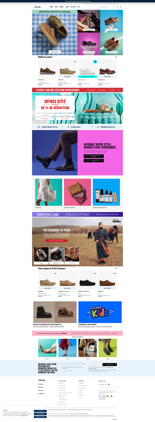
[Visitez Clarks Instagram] (103, 384)
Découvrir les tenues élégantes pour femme (94, 160)
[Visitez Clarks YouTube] (109, 384)
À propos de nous (81, 383)
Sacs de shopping (91, 90)
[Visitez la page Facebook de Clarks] (100, 384)
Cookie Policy (24, 415)
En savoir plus (115, 333)
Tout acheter (112, 90)
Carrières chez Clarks (82, 385)
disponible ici (109, 367)
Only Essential (40, 413)
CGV (119, 90)
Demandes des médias (82, 388)
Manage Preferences (40, 416)
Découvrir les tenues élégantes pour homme (94, 156)
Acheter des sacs (114, 214)
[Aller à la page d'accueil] (37, 6)
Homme (65, 114)
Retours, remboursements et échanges (65, 392)
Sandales (44, 118)
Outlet (78, 7)
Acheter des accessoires (69, 207)
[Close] (45, 407)
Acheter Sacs (38, 207)
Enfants (67, 7)
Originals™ (61, 7)
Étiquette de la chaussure (62, 395)
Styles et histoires (81, 395)
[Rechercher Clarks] (107, 7)
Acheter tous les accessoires (102, 214)
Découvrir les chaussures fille (104, 326)
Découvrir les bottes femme (56, 326)
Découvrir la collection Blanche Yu (56, 240)
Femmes (56, 7)
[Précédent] (113, 57)
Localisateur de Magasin (62, 399)
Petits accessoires (102, 90)
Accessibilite (80, 390)
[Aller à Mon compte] (117, 7)
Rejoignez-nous (109, 364)
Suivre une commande (62, 404)
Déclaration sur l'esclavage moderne (74, 409)
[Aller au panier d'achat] (120, 7)
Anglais (71, 370)
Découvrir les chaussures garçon (86, 326)
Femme (45, 114)
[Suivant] (116, 57)
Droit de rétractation (61, 390)
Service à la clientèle (61, 385)
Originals (83, 363)
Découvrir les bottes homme (40, 326)
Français (65, 370)
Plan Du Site (80, 392)
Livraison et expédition (62, 388)
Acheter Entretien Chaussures (99, 207)
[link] (47, 73)
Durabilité (80, 397)
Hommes (51, 7)
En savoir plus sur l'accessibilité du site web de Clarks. (79, 413)
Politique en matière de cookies (60, 409)
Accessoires (73, 7)
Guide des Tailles (61, 397)
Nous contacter (61, 383)
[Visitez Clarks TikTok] (106, 384)
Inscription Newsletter (87, 409)
